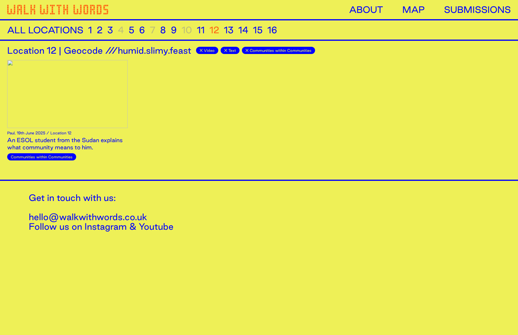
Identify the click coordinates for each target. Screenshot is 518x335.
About (366, 9)
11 (201, 30)
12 (214, 30)
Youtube (156, 226)
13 (229, 30)
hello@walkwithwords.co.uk (88, 217)
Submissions (477, 9)
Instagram (106, 226)
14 (243, 30)
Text (232, 50)
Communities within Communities (280, 50)
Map (413, 9)
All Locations (45, 30)
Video (209, 50)
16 (272, 30)
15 (258, 30)
